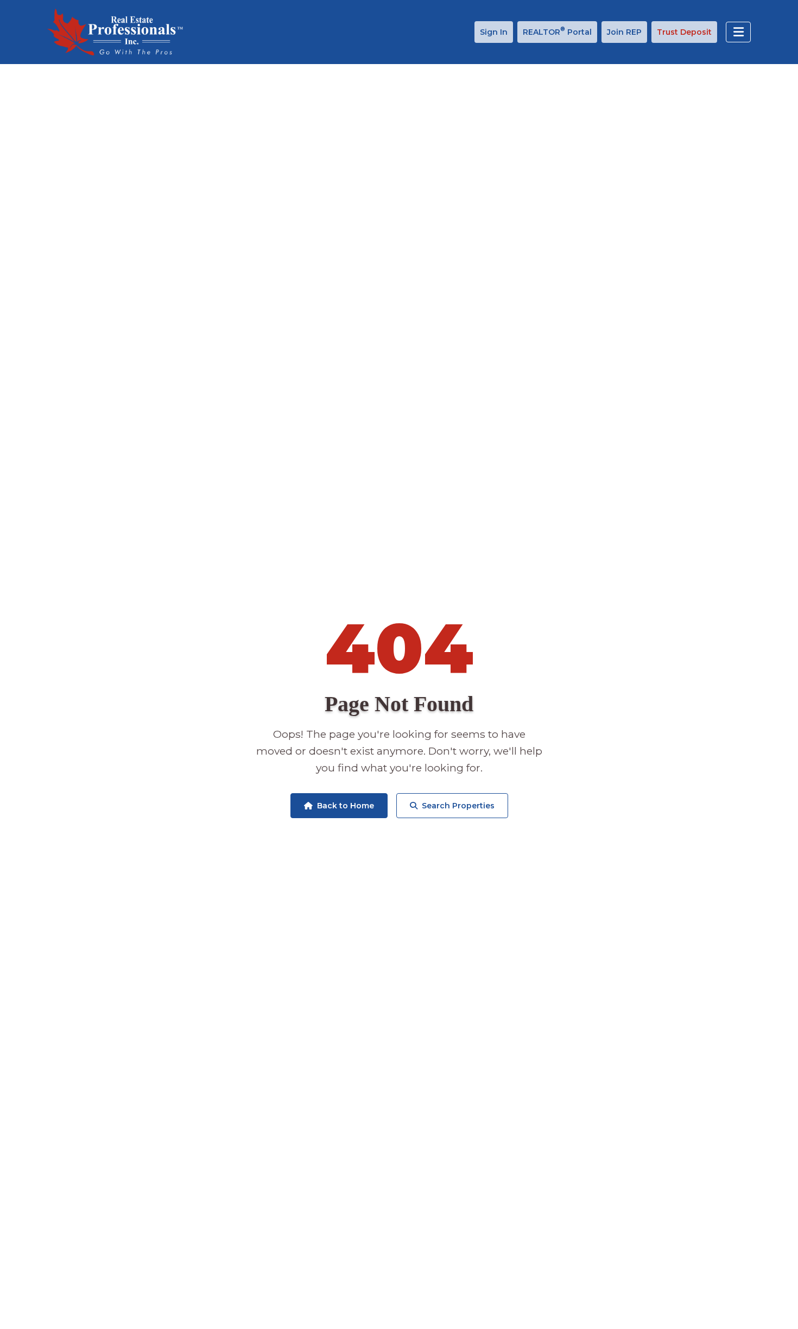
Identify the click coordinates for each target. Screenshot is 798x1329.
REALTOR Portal (557, 31)
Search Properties (458, 806)
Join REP (624, 32)
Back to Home (345, 806)
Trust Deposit (684, 32)
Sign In (494, 32)
